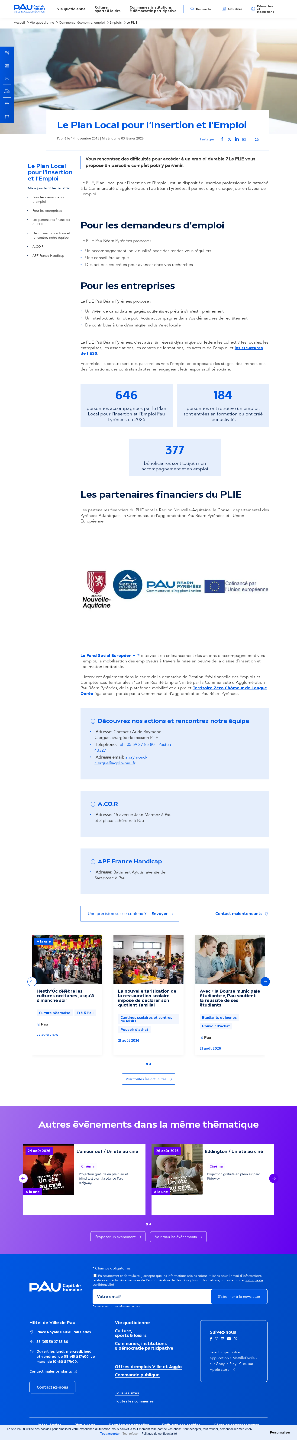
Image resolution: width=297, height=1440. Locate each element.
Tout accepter (109, 1433)
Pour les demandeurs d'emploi (48, 199)
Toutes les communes (134, 1401)
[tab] (147, 1064)
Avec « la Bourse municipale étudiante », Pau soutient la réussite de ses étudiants (230, 998)
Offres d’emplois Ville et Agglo (148, 1366)
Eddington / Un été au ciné (234, 1151)
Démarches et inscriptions (265, 9)
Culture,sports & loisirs (107, 9)
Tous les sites (127, 1393)
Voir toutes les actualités (146, 1079)
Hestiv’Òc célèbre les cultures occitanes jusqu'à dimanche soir (65, 996)
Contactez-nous (52, 1387)
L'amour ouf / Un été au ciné (107, 1151)
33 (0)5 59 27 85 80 (52, 1341)
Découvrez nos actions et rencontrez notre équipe (51, 235)
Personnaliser (280, 1432)
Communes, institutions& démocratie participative (153, 9)
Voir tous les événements (176, 1236)
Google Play (229, 1363)
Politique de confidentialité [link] (159, 1433)
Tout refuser (131, 1433)
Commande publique (137, 1374)
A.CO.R (37, 246)
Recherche (204, 9)
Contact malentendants (242, 913)
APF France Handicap (48, 255)
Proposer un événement (115, 1236)
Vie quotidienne (71, 9)
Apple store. (223, 1369)
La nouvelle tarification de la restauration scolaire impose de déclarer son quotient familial (147, 998)
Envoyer (160, 913)
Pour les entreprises (47, 211)
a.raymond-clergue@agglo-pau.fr (120, 760)
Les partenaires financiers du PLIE (51, 222)
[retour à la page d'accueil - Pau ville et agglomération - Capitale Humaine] (29, 12)
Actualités (235, 9)
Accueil (19, 22)
